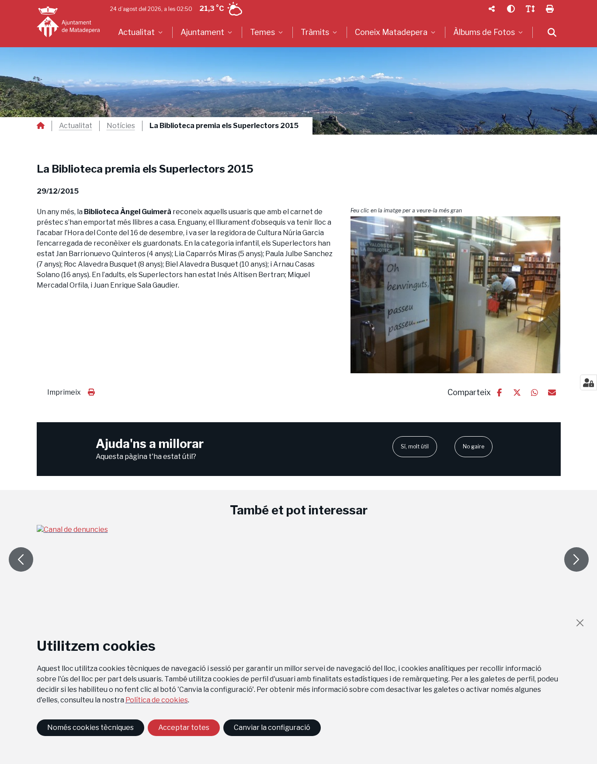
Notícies (121, 125)
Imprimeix (64, 392)
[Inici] (68, 22)
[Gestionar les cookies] (588, 382)
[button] (456, 294)
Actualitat (75, 125)
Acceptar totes (183, 727)
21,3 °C (211, 8)
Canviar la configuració (272, 727)
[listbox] (141, 32)
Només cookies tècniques (90, 727)
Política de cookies (156, 700)
